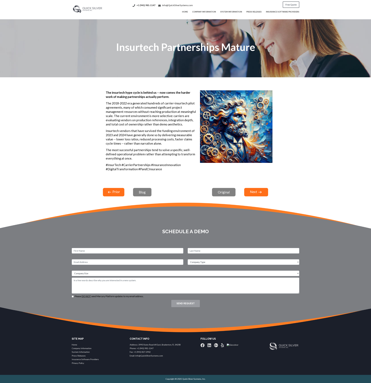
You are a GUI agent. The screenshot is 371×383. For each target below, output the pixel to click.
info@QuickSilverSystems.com (177, 5)
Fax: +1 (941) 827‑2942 (140, 352)
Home (74, 344)
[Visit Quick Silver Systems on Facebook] (203, 346)
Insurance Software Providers (282, 12)
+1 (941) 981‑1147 (146, 5)
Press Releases (254, 12)
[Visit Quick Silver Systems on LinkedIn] (209, 346)
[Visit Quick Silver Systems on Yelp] (222, 346)
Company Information (204, 12)
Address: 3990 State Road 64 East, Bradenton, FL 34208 (155, 344)
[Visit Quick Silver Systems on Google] (216, 346)
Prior (116, 192)
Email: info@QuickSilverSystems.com (146, 355)
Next (254, 192)
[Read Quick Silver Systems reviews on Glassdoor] (232, 344)
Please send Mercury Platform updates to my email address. (109, 296)
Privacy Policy (78, 363)
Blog (142, 192)
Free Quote (291, 4)
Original (224, 192)
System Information (231, 12)
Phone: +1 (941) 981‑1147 (141, 348)
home (185, 12)
